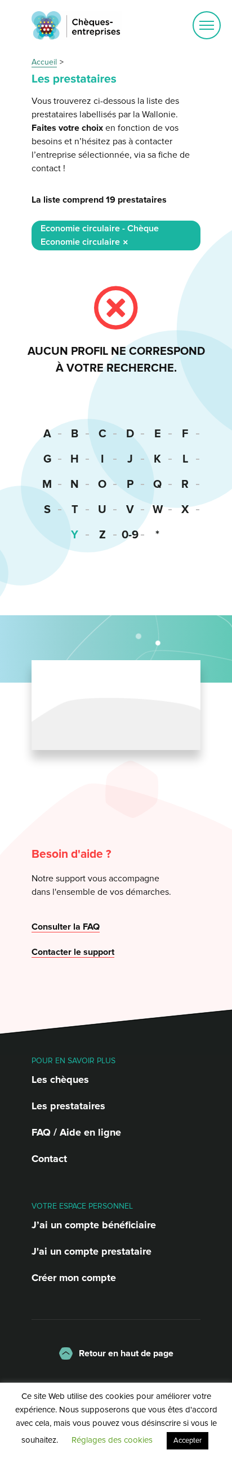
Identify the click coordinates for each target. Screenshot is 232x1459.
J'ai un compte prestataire (91, 1251)
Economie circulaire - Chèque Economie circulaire (100, 235)
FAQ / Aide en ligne (76, 1132)
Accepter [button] (187, 1440)
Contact (49, 1158)
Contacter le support (73, 952)
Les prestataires (68, 1106)
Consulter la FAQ (66, 926)
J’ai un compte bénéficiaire (94, 1225)
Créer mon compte (74, 1278)
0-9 (130, 535)
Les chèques (60, 1079)
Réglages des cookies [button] (112, 1440)
